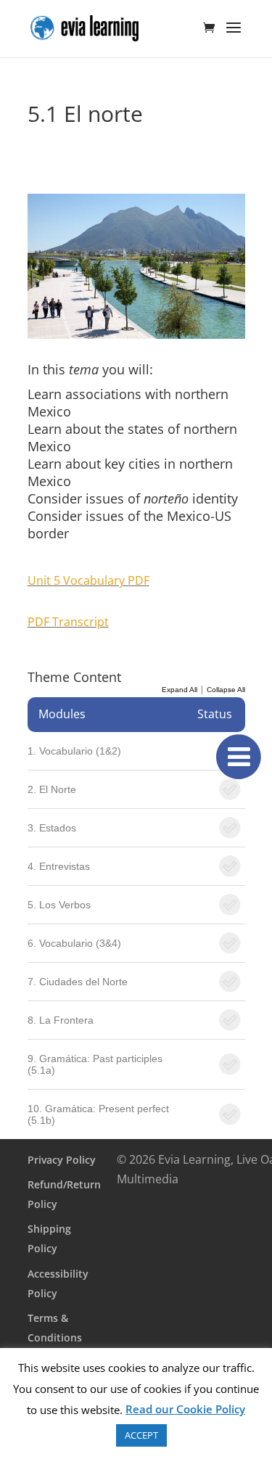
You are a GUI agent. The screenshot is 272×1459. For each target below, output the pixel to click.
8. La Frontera (61, 1020)
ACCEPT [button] (141, 1435)
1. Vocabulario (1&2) (74, 751)
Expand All (179, 690)
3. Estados (52, 828)
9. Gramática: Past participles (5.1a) (95, 1064)
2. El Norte (52, 789)
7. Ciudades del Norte (78, 981)
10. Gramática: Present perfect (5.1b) (98, 1114)
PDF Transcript (68, 622)
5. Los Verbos (59, 905)
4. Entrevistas (59, 866)
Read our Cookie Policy (185, 1409)
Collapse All (226, 690)
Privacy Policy (62, 1160)
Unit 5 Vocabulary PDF (88, 580)
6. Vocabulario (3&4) (74, 943)
